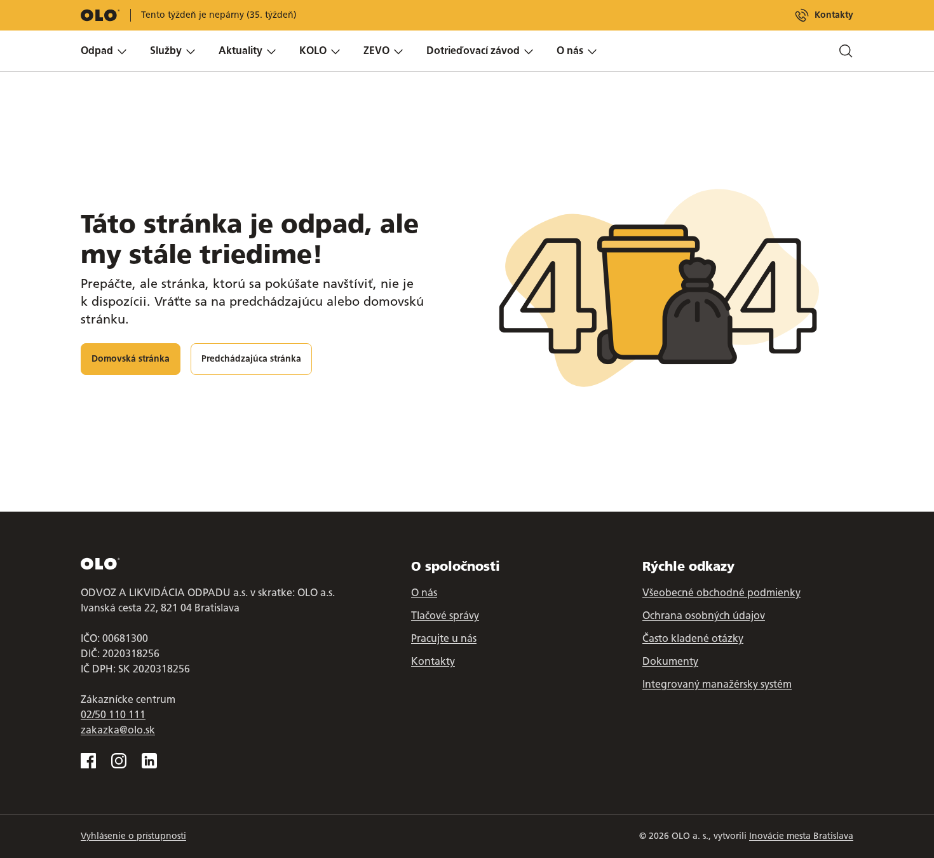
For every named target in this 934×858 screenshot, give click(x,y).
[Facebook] (88, 760)
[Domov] (100, 15)
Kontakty (834, 15)
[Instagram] (119, 760)
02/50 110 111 (113, 715)
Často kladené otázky (692, 638)
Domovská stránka (130, 358)
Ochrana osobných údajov (703, 615)
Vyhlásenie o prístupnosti (133, 836)
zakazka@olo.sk (118, 730)
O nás (424, 593)
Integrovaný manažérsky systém (717, 684)
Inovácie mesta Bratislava (801, 836)
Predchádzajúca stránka (251, 358)
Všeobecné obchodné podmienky (721, 593)
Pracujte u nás (444, 638)
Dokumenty (670, 661)
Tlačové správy (445, 615)
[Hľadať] (845, 51)
